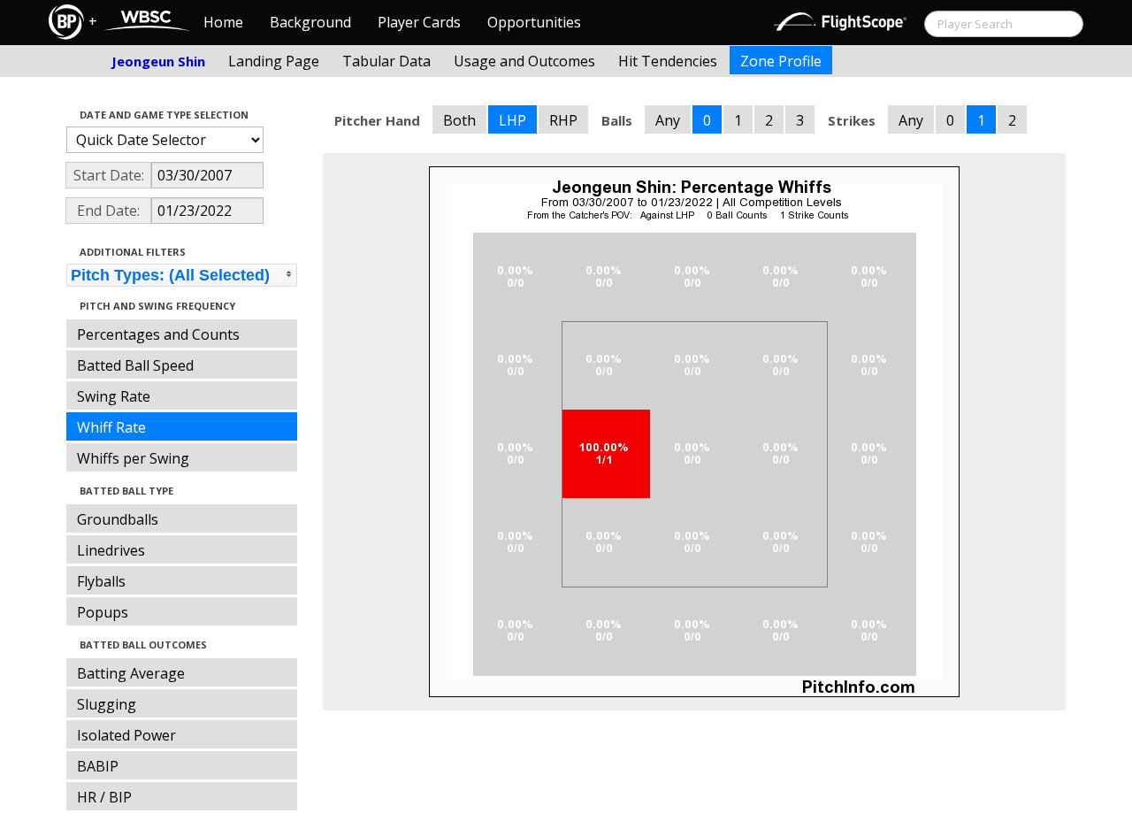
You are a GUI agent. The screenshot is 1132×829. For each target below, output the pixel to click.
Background (310, 22)
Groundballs (117, 519)
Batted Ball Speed (135, 365)
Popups (102, 612)
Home (223, 22)
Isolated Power (126, 735)
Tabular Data (386, 61)
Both (459, 120)
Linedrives (111, 550)
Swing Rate (113, 396)
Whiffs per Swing (133, 458)
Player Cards (419, 22)
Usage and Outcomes (524, 61)
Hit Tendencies (667, 61)
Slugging (106, 704)
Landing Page (273, 61)
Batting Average (131, 673)
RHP (563, 120)
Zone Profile (781, 61)
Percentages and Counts (158, 334)
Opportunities (534, 22)
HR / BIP (104, 797)
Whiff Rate (111, 427)
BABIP (98, 766)
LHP (512, 120)
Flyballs (101, 581)
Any (667, 120)
